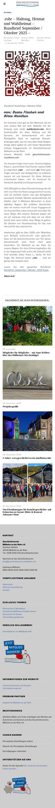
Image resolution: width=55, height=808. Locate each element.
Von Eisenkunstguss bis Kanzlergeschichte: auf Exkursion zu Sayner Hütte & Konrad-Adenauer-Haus (27, 512)
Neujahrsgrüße (10, 406)
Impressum (8, 584)
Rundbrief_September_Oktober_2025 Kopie (26, 270)
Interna (8, 12)
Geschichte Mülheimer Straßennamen (19, 611)
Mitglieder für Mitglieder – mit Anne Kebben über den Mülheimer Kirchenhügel (26, 354)
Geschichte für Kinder (12, 614)
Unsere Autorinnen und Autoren (17, 685)
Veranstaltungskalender (13, 617)
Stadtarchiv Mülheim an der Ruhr (17, 702)
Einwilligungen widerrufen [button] (14, 751)
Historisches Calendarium (14, 608)
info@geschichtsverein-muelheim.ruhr (19, 561)
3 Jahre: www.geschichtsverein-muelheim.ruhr (27, 458)
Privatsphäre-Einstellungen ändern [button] (18, 741)
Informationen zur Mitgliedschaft (17, 631)
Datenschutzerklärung (12, 587)
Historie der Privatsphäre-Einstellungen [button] (20, 746)
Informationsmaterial (12, 688)
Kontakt (6, 590)
